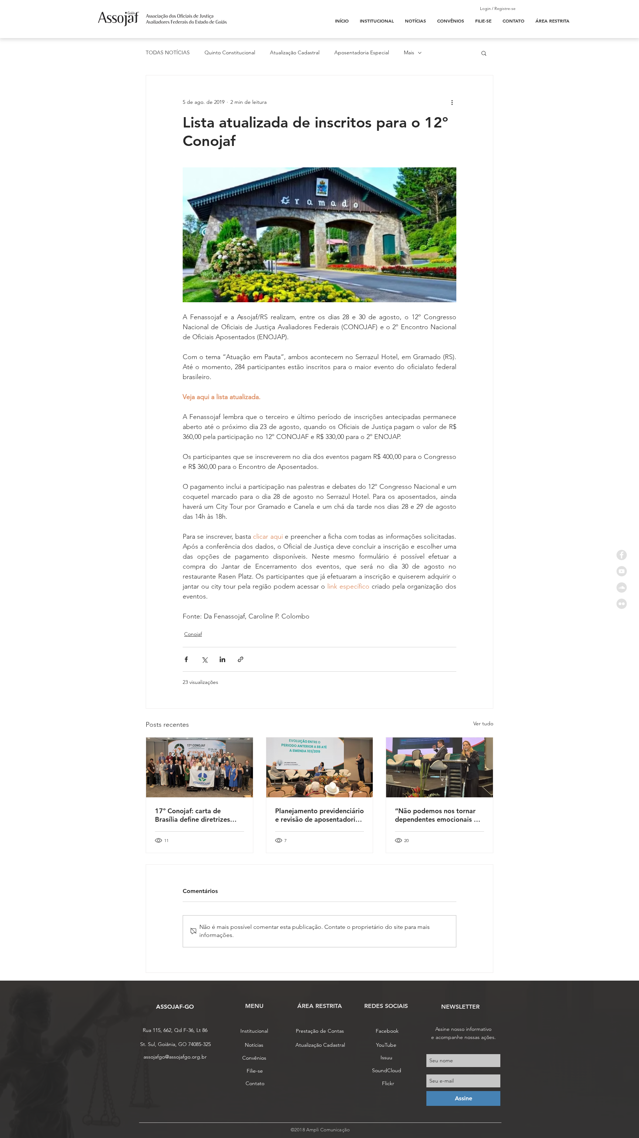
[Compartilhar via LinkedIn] (222, 659)
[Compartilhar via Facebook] (186, 659)
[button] (483, 53)
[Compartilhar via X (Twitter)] (204, 659)
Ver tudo (483, 723)
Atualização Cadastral (295, 52)
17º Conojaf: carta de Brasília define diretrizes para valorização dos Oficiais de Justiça (192, 815)
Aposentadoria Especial (361, 52)
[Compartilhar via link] (240, 659)
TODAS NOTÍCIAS (168, 52)
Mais (409, 52)
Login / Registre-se (497, 8)
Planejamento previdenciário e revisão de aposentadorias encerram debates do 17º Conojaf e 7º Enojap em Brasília (319, 815)
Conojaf (193, 634)
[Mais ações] (451, 102)
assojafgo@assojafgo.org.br (175, 1056)
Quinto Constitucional (229, 52)
